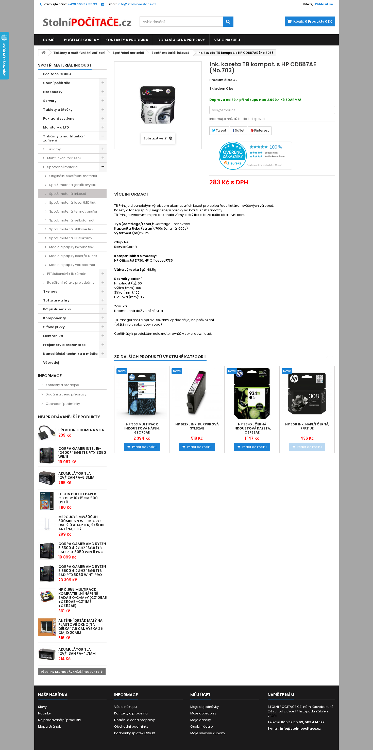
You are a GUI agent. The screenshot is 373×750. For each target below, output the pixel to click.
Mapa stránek (49, 726)
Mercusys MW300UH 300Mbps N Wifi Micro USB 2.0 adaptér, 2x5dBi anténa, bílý (81, 523)
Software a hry (56, 300)
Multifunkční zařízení (63, 158)
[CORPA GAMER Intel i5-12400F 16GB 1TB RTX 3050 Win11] (47, 455)
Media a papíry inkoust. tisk (71, 247)
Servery (50, 100)
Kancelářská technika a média (70, 353)
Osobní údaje (201, 726)
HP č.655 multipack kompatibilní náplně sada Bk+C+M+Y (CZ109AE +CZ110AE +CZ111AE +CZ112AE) (82, 597)
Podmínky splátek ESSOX (134, 733)
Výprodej (51, 362)
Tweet (220, 130)
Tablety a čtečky (58, 109)
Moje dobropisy (203, 713)
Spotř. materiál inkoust (170, 53)
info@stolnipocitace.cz (300, 728)
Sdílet (239, 130)
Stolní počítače (56, 83)
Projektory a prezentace (64, 344)
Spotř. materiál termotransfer (72, 211)
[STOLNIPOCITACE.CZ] (85, 18)
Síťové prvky (54, 327)
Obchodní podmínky (62, 403)
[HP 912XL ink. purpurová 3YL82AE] (197, 393)
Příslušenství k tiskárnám (67, 273)
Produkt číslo (220, 80)
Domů (49, 39)
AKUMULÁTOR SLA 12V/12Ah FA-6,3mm (76, 475)
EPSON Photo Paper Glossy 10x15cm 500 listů (78, 498)
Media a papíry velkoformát (71, 264)
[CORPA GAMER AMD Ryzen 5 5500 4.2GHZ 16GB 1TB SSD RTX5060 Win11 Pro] (47, 573)
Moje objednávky (204, 706)
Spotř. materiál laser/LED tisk (72, 202)
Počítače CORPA (80, 39)
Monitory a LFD (56, 127)
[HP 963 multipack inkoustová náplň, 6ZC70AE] (141, 393)
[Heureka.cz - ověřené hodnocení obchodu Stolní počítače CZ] (255, 155)
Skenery (50, 291)
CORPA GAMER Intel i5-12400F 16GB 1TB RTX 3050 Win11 (82, 452)
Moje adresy (200, 719)
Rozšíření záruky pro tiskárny (70, 282)
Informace (50, 376)
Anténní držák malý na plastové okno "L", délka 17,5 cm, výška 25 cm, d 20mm (80, 626)
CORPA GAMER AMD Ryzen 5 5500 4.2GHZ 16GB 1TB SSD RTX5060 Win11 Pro (82, 570)
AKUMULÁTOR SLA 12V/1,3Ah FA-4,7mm (77, 651)
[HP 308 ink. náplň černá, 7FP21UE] (307, 393)
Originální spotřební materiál (72, 175)
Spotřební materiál (128, 53)
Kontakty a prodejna (127, 39)
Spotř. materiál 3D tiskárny (70, 238)
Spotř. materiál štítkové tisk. (71, 229)
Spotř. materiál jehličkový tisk (72, 184)
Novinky (44, 713)
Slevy (42, 706)
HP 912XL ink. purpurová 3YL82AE (197, 426)
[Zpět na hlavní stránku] (43, 53)
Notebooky (52, 91)
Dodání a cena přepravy (181, 39)
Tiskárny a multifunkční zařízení (79, 53)
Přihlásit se (324, 4)
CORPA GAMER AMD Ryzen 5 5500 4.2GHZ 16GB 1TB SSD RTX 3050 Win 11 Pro (82, 547)
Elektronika (53, 335)
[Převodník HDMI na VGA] (47, 433)
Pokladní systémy (58, 118)
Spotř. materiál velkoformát (71, 220)
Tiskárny (53, 149)
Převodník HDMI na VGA (81, 430)
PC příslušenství (57, 309)
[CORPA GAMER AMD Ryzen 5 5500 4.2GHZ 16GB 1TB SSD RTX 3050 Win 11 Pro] (47, 551)
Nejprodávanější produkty (69, 417)
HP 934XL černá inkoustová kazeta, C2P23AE (252, 428)
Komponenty (54, 318)
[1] (47, 478)
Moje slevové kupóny (207, 733)
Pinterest (261, 130)
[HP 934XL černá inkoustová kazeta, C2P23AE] (252, 393)
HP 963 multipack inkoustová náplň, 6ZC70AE (142, 428)
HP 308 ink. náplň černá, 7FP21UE (307, 426)
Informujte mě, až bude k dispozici (237, 118)
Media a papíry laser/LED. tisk (72, 255)
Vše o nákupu (227, 39)
